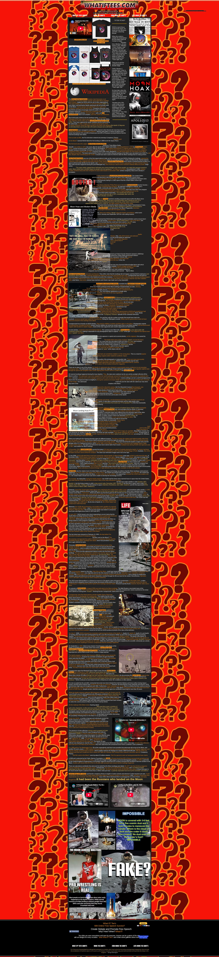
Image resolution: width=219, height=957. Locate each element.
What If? (118, 931)
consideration (76, 951)
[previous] (71, 65)
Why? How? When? (107, 931)
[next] (107, 65)
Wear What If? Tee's (106, 937)
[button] (143, 924)
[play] (106, 81)
